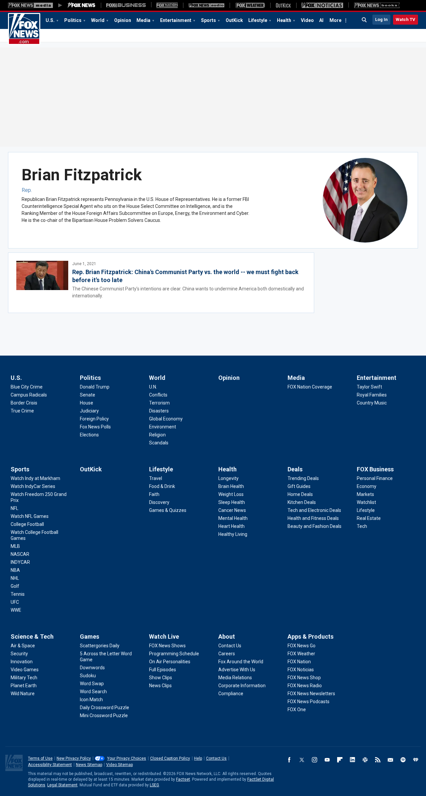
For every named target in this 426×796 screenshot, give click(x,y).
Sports (208, 20)
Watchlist (366, 502)
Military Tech (24, 677)
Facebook (289, 760)
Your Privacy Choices (126, 758)
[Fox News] (82, 5)
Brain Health (231, 486)
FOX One (297, 709)
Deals (295, 469)
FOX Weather (301, 653)
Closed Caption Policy (170, 758)
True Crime (22, 410)
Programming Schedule (174, 653)
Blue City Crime (27, 387)
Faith (154, 494)
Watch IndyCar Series (33, 486)
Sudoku (88, 675)
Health (284, 20)
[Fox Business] (126, 5)
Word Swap (92, 683)
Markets (365, 494)
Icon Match (91, 699)
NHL (15, 578)
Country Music (372, 402)
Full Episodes (162, 669)
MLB (15, 546)
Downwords (92, 667)
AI (321, 20)
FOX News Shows (167, 645)
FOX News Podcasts (308, 701)
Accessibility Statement (50, 764)
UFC (15, 602)
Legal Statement (62, 785)
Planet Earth (24, 685)
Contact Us (229, 645)
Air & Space (23, 645)
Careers (226, 653)
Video (307, 20)
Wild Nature (23, 693)
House (86, 402)
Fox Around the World (240, 661)
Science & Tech (32, 636)
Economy (366, 486)
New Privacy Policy (74, 758)
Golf (15, 586)
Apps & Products (310, 636)
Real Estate (369, 518)
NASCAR (20, 554)
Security (19, 653)
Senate (87, 395)
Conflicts (158, 395)
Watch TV (405, 19)
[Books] (377, 5)
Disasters (159, 410)
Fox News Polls (95, 426)
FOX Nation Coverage (310, 387)
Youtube (327, 760)
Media (143, 20)
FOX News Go (302, 645)
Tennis (18, 594)
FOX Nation (299, 661)
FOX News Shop (304, 677)
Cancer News (232, 510)
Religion (157, 434)
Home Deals (300, 494)
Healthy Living (232, 534)
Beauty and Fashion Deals (314, 526)
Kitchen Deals (302, 502)
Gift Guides (299, 486)
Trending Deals (303, 478)
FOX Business (375, 469)
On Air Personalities (169, 661)
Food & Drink (162, 486)
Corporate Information (242, 685)
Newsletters (390, 760)
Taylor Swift (369, 387)
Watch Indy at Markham (35, 478)
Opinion (122, 20)
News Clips (160, 685)
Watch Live (164, 636)
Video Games (25, 669)
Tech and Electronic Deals (314, 510)
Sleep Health (231, 502)
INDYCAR (20, 562)
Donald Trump (94, 387)
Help (198, 758)
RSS (378, 760)
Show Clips (160, 677)
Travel (155, 478)
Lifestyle (257, 20)
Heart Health (231, 526)
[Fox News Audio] (206, 5)
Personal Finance (375, 478)
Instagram (315, 760)
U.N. (153, 387)
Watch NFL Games (30, 516)
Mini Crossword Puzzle (104, 715)
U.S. (50, 20)
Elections (89, 434)
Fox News (24, 29)
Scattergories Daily (99, 645)
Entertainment (175, 20)
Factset (183, 779)
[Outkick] (283, 5)
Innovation (22, 661)
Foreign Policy (94, 418)
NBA (15, 570)
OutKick (234, 20)
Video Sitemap (119, 764)
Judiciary (89, 410)
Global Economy (166, 418)
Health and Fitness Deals (313, 518)
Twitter (302, 760)
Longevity (228, 478)
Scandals (158, 442)
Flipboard (340, 760)
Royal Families (372, 395)
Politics (73, 20)
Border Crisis (24, 402)
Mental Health (233, 518)
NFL (14, 508)
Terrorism (159, 402)
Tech (362, 526)
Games (89, 636)
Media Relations (235, 677)
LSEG (154, 785)
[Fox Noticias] (322, 5)
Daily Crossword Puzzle (104, 707)
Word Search (93, 691)
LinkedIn (352, 760)
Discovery (159, 502)
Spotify (403, 760)
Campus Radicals (29, 395)
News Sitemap (89, 764)
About (226, 636)
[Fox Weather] (250, 5)
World (98, 20)
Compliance (230, 693)
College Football (27, 524)
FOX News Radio (305, 685)
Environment (162, 426)
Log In (381, 19)
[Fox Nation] (167, 5)
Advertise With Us (236, 669)
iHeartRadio (416, 760)
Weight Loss (231, 494)
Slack (365, 760)
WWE (16, 610)
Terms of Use (40, 758)
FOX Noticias (301, 669)
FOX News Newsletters (311, 693)
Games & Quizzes (167, 510)
